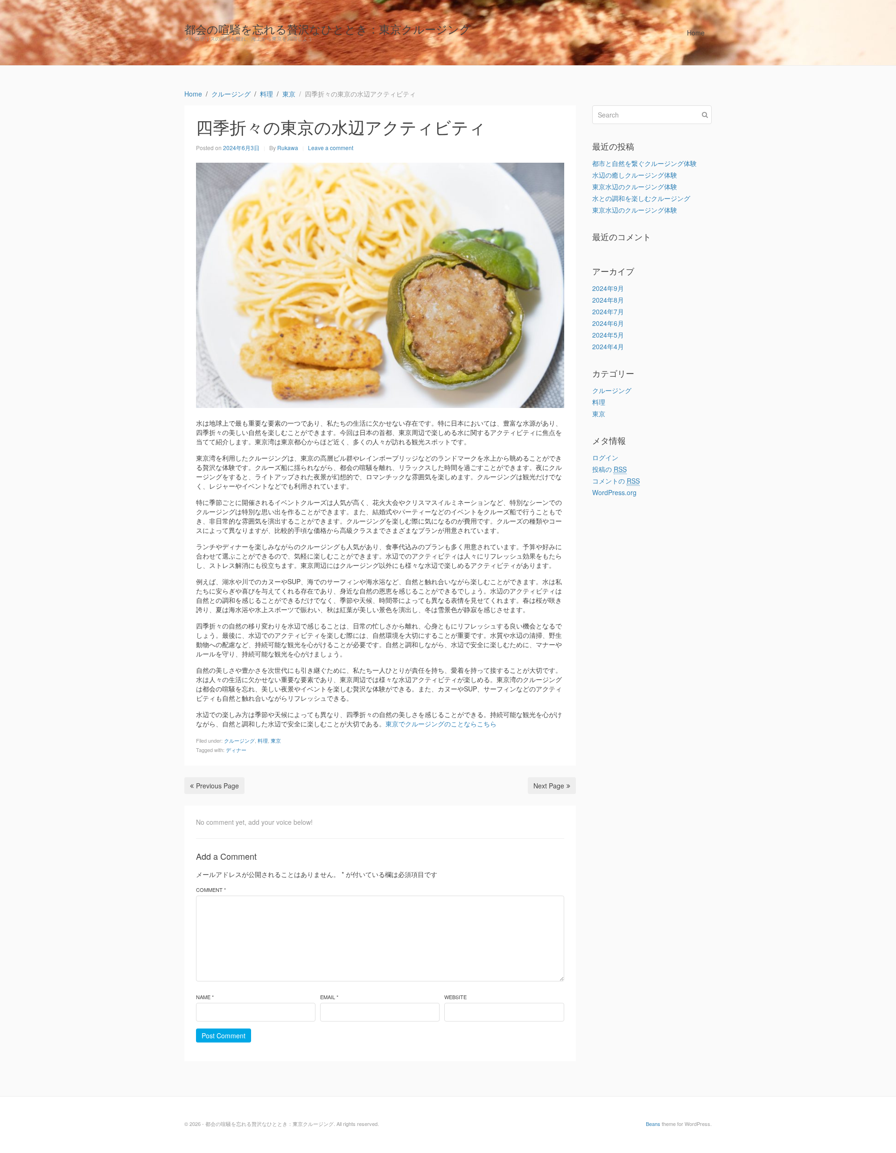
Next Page (548, 785)
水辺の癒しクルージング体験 (634, 175)
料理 (263, 740)
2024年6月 (608, 323)
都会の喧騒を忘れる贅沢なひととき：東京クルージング (327, 29)
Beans (653, 1123)
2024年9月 (608, 288)
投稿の (609, 469)
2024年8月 (608, 299)
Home (696, 32)
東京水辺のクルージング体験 (634, 186)
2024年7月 (608, 311)
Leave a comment (330, 148)
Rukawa (287, 148)
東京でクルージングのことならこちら (441, 723)
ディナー (236, 749)
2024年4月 (608, 346)
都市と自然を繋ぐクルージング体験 (644, 163)
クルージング (239, 740)
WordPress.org (614, 492)
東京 (276, 740)
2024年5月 (608, 334)
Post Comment (223, 1035)
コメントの (616, 480)
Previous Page (217, 785)
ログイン (605, 457)
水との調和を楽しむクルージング (641, 198)
